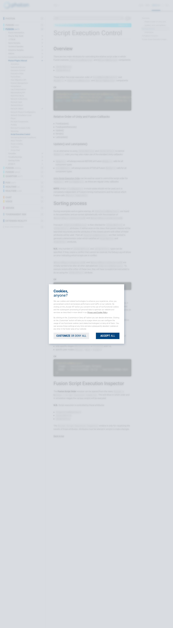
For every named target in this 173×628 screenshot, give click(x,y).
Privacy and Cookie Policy (97, 312)
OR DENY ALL (71, 335)
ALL (107, 335)
